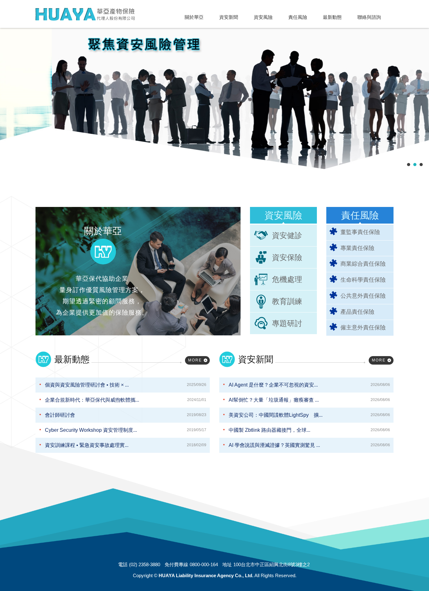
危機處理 (287, 279)
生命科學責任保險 (363, 280)
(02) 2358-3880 (144, 564)
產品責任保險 (357, 312)
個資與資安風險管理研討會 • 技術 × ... (125, 385)
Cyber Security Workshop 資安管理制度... (125, 430)
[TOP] (410, 570)
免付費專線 (176, 564)
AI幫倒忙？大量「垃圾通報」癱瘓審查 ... (309, 400)
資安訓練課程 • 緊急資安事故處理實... (125, 445)
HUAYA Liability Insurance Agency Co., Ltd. (85, 14)
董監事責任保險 (360, 232)
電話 (123, 564)
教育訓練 (287, 301)
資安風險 (283, 215)
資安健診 (287, 235)
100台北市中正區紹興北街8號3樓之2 (271, 564)
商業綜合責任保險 (363, 264)
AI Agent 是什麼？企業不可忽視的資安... (309, 385)
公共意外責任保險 (363, 296)
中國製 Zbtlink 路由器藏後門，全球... (309, 430)
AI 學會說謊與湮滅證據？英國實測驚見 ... (309, 445)
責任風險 (360, 215)
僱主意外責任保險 (363, 327)
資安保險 (287, 257)
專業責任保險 (357, 248)
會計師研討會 (125, 415)
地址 (227, 564)
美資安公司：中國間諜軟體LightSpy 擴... (309, 415)
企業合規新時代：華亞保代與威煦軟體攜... (125, 400)
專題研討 (287, 323)
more (195, 360)
